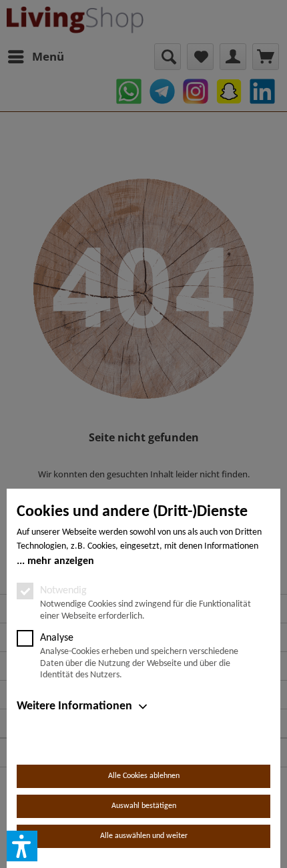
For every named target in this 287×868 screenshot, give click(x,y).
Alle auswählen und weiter (144, 836)
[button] (22, 846)
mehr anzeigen (60, 561)
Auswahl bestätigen (143, 806)
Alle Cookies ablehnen (144, 776)
